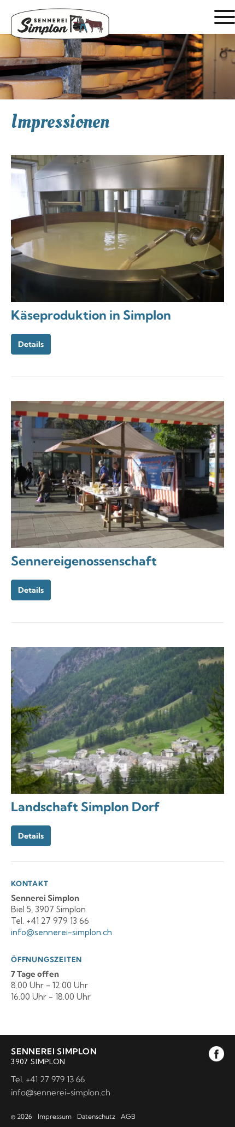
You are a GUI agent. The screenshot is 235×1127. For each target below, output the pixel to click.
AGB (128, 1116)
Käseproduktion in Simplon (91, 315)
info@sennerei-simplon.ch (60, 1092)
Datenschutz (96, 1116)
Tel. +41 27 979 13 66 (48, 1079)
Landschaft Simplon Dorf (85, 807)
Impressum (55, 1116)
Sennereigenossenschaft (84, 561)
